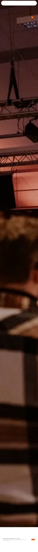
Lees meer (9, 540)
